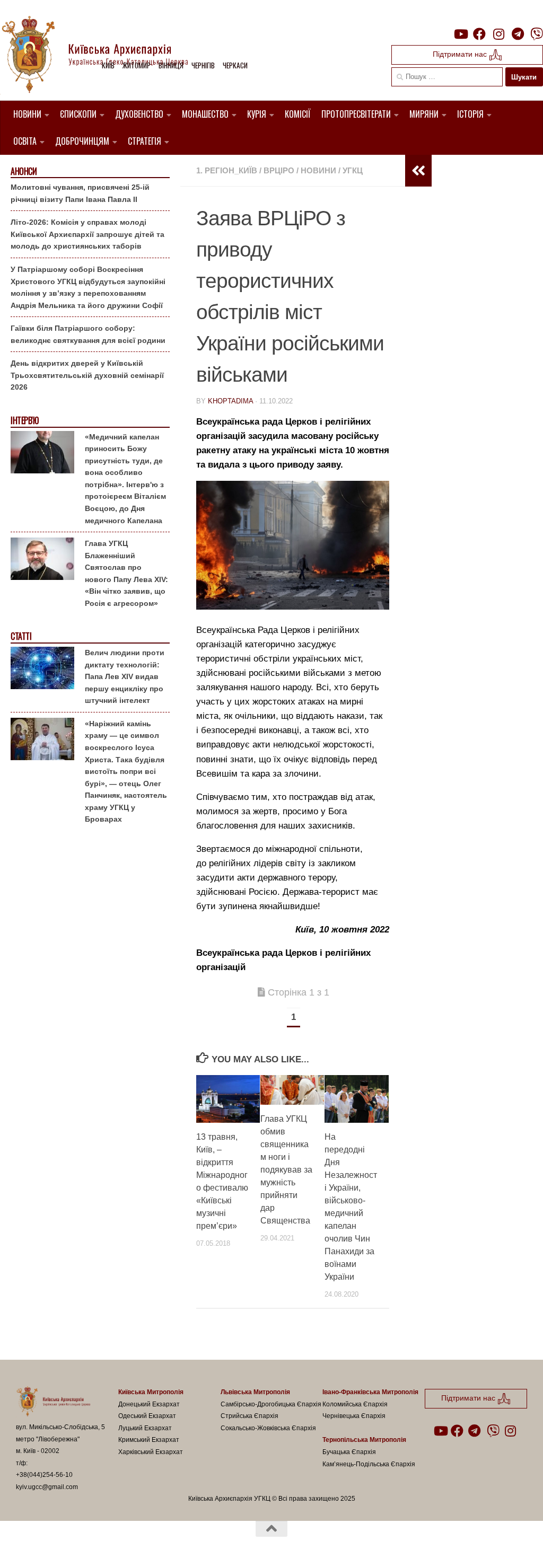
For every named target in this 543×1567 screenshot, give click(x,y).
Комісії (298, 114)
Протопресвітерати (356, 114)
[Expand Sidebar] (418, 171)
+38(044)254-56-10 (44, 1474)
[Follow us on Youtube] (460, 34)
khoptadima (230, 401)
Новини (27, 114)
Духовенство (139, 114)
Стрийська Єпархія (249, 1416)
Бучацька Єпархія (349, 1452)
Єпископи (78, 114)
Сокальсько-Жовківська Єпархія (268, 1428)
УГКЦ (353, 170)
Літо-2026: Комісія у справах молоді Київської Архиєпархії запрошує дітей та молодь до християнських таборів (87, 234)
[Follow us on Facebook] (479, 34)
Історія (470, 114)
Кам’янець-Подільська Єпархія (368, 1464)
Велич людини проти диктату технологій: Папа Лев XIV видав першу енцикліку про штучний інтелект (124, 676)
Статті (21, 636)
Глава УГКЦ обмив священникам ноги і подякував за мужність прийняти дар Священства (286, 1169)
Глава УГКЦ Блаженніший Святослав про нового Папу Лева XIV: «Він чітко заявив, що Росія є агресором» (126, 573)
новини (318, 170)
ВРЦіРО (279, 170)
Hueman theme (139, 1545)
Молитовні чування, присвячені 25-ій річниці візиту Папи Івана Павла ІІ (80, 193)
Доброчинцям (82, 141)
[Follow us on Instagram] (498, 34)
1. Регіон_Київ (226, 170)
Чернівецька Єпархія (354, 1416)
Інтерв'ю (24, 421)
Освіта (25, 141)
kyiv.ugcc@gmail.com (47, 1487)
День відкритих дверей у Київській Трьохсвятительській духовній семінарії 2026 (87, 375)
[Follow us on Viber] (536, 34)
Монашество (205, 114)
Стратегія (144, 141)
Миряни (424, 114)
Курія (256, 114)
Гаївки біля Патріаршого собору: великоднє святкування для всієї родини (88, 334)
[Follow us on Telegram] (517, 34)
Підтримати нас (461, 54)
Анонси (24, 171)
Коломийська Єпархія (355, 1404)
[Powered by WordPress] (55, 1545)
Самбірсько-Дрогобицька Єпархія (271, 1404)
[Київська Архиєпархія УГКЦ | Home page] (103, 55)
